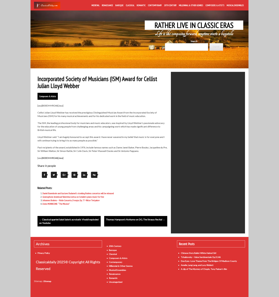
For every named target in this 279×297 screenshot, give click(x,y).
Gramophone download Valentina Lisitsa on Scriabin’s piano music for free (73, 196)
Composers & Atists (214, 5)
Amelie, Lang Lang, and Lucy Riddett (197, 265)
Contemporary (155, 5)
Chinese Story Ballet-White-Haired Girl (198, 253)
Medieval (96, 5)
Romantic (141, 5)
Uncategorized (115, 282)
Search (194, 41)
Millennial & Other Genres (191, 5)
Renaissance (107, 5)
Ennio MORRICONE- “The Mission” (56, 203)
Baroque (119, 5)
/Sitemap (47, 281)
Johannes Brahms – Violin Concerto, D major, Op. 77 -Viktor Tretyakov (71, 200)
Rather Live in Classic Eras (194, 25)
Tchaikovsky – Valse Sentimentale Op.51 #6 (201, 257)
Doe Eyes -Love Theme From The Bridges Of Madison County (209, 261)
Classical (130, 5)
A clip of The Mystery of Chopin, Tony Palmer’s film (204, 269)
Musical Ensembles (235, 5)
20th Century (170, 5)
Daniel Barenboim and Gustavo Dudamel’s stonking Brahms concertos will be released (78, 193)
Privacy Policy (43, 253)
